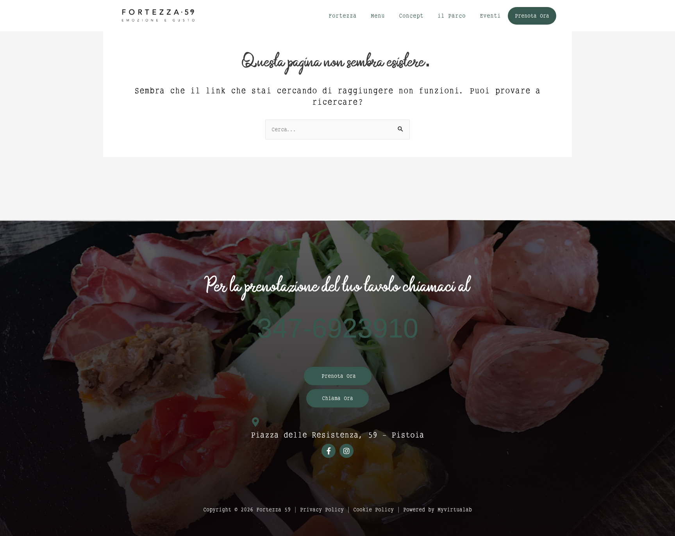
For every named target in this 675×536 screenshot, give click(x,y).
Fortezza (343, 15)
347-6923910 (337, 328)
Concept (411, 15)
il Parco (452, 15)
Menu (378, 15)
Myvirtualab (455, 509)
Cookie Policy (373, 509)
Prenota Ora (532, 16)
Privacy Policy (322, 509)
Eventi (490, 15)
